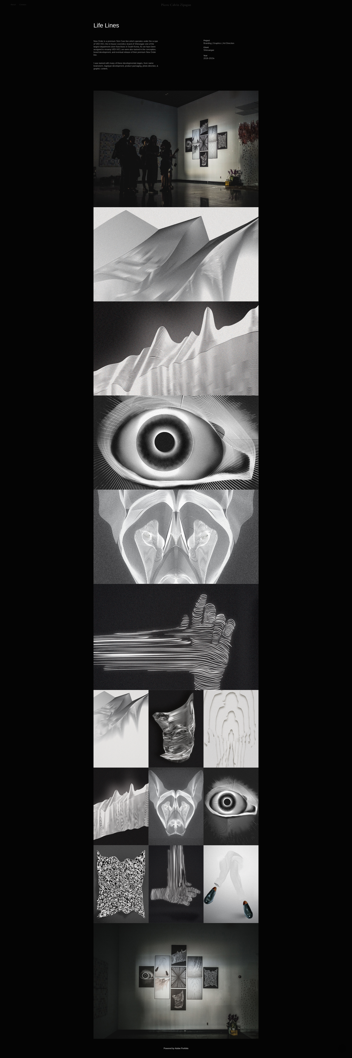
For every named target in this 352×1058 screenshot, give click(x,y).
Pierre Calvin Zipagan (176, 4)
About (13, 4)
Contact (22, 4)
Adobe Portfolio (181, 1048)
